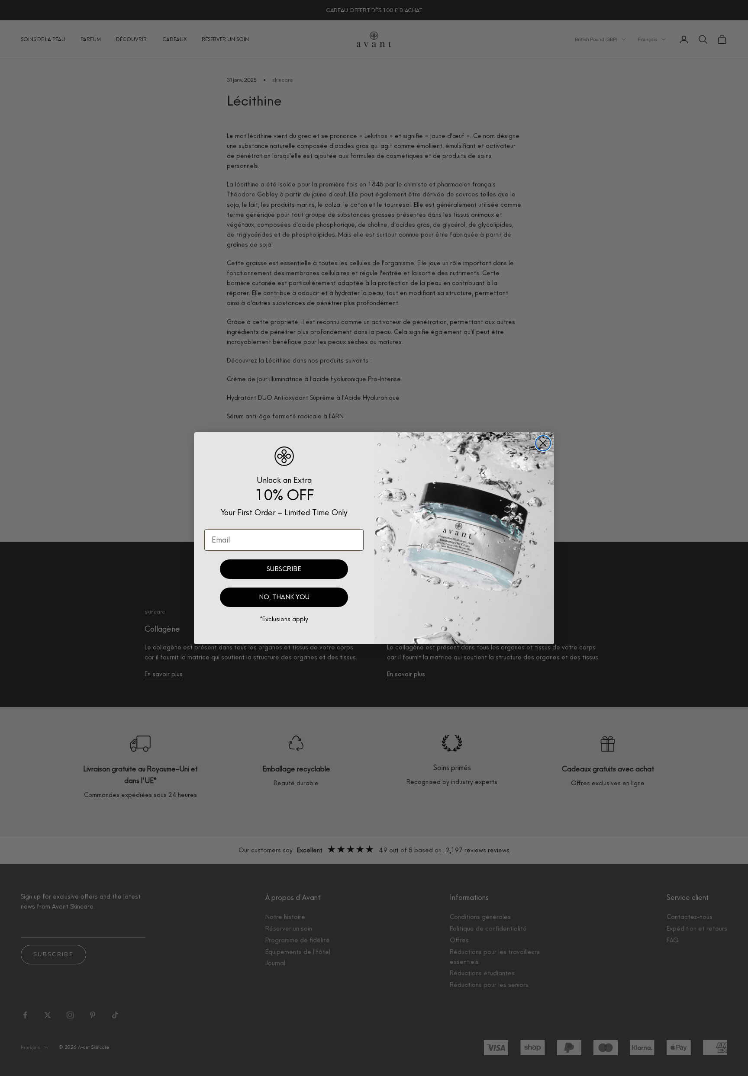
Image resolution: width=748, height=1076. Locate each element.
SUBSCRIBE (284, 569)
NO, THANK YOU (284, 597)
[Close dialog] (543, 443)
